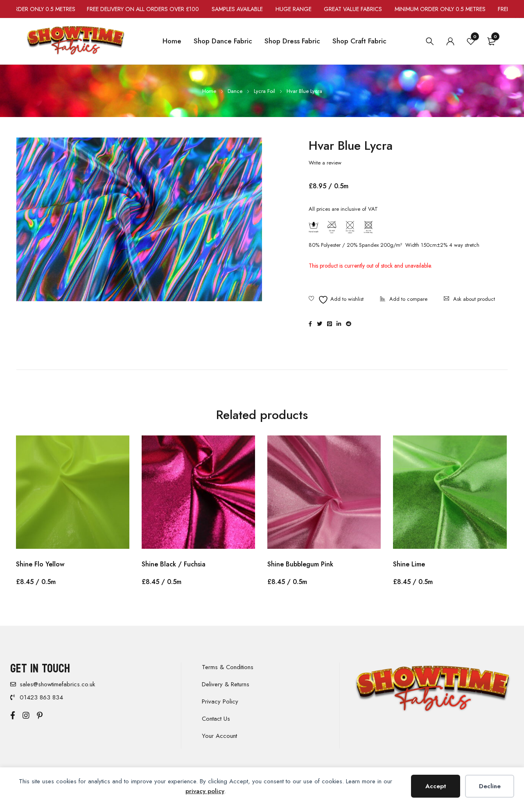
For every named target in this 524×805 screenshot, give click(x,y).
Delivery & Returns (225, 684)
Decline (490, 786)
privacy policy (204, 791)
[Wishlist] (336, 300)
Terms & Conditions (227, 667)
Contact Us (216, 718)
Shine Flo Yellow (40, 564)
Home (209, 91)
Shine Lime (409, 564)
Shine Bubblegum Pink (300, 564)
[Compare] (403, 300)
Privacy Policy (220, 701)
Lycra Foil (264, 91)
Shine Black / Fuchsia (174, 564)
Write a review (325, 163)
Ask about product (474, 299)
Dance (235, 91)
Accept (435, 786)
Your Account (219, 735)
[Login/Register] (450, 41)
